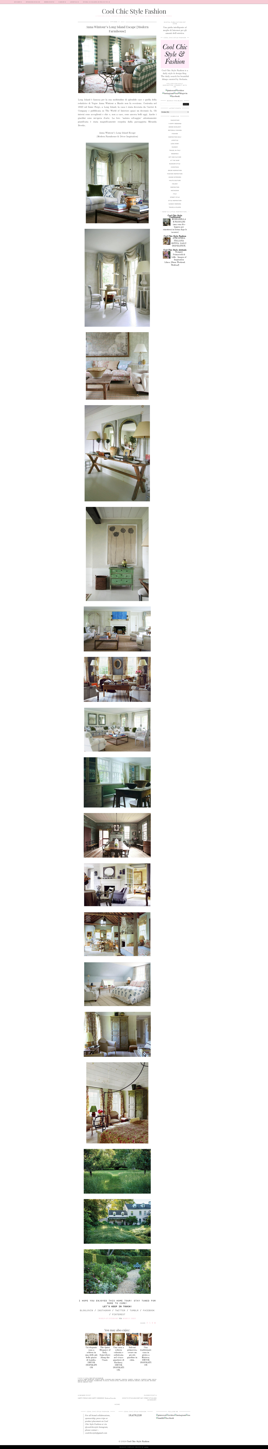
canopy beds (99, 1379)
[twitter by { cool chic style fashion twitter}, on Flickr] (180, 91)
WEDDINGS (174, 153)
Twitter (120, 1310)
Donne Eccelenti (175, 127)
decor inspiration (175, 170)
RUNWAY (175, 147)
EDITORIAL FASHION (175, 130)
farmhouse (98, 1380)
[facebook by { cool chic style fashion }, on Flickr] (175, 96)
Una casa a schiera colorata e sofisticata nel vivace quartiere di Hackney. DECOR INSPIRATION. (118, 1359)
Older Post (139, 1397)
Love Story (175, 143)
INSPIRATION (48, 2)
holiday (175, 184)
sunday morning (175, 204)
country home (146, 1379)
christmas (175, 167)
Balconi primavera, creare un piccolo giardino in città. (132, 1354)
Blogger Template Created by (134, 1447)
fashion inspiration (174, 174)
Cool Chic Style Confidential (175, 216)
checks (124, 1379)
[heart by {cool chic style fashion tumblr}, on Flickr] (182, 93)
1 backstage (174, 120)
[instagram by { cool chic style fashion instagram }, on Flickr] (168, 93)
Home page (6, 2)
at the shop (174, 160)
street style (175, 197)
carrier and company (113, 1379)
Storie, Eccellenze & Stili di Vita (95, 2)
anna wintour (89, 1379)
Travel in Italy (174, 150)
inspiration (174, 187)
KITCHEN (17, 2)
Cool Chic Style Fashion (134, 11)
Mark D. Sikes (129, 1318)
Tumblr (134, 1310)
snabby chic (87, 1382)
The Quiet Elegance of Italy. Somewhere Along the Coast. (105, 1354)
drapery (90, 1380)
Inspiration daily (174, 137)
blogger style (174, 164)
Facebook (149, 1310)
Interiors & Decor (33, 2)
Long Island (144, 1380)
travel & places (175, 207)
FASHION (61, 2)
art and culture (175, 157)
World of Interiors (108, 1318)
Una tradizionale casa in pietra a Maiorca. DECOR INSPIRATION (145, 1356)
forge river (114, 1380)
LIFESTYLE (73, 2)
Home (117, 1404)
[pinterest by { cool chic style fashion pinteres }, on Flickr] (171, 91)
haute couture (175, 180)
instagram (175, 190)
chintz (130, 1379)
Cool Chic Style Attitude (175, 250)
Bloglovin (86, 1310)
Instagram (104, 1310)
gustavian (123, 1380)
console (137, 1379)
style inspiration (175, 200)
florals (106, 1380)
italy (175, 194)
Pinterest (118, 1314)
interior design (133, 1380)
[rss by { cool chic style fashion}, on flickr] (176, 93)
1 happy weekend (174, 123)
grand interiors (175, 177)
